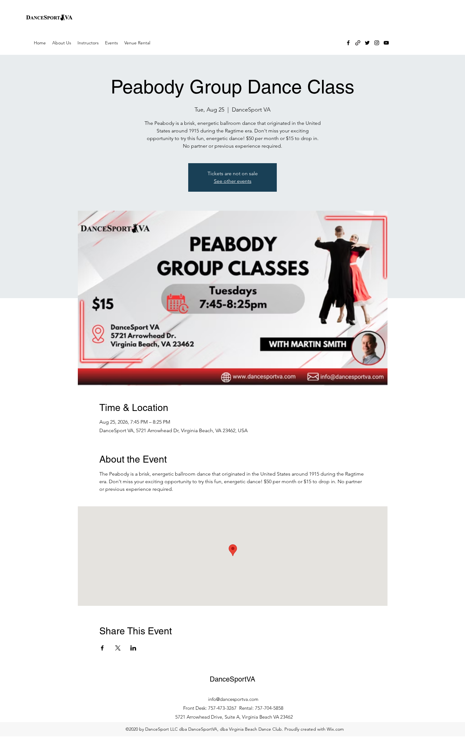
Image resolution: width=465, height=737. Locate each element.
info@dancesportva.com (233, 699)
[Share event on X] (118, 647)
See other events (232, 181)
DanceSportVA (232, 679)
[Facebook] (348, 43)
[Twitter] (367, 43)
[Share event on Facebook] (102, 647)
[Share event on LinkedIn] (133, 647)
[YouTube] (386, 43)
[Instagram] (377, 43)
